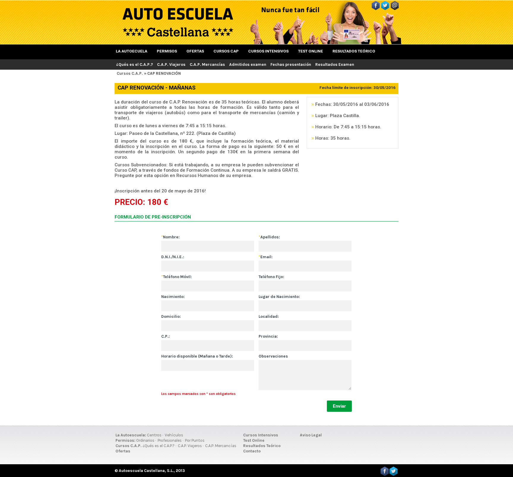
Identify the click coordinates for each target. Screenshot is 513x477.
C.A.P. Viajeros (171, 64)
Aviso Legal (311, 435)
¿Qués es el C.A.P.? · (159, 446)
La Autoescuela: (130, 435)
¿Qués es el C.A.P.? (134, 64)
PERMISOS (167, 51)
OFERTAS (195, 51)
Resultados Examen (334, 64)
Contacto (252, 451)
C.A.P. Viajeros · (190, 446)
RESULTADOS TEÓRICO (353, 51)
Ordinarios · (146, 440)
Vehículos (174, 435)
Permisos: (125, 440)
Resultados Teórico (262, 446)
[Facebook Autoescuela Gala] (376, 8)
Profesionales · (170, 440)
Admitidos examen (247, 64)
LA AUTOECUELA (131, 51)
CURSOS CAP (226, 51)
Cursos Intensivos (260, 435)
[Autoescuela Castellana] (178, 37)
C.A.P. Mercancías (207, 64)
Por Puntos (195, 440)
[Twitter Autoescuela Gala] (385, 8)
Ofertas (122, 451)
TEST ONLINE (310, 51)
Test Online (254, 440)
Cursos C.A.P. (130, 73)
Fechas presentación (290, 64)
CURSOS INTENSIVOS (268, 51)
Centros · (155, 435)
